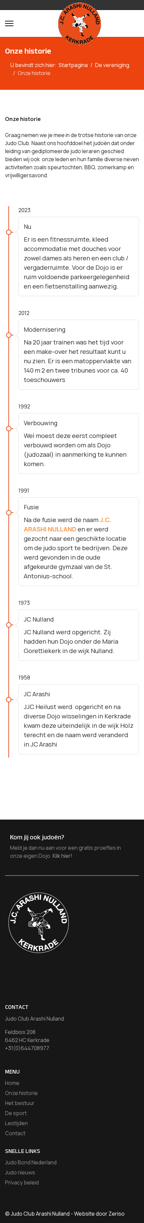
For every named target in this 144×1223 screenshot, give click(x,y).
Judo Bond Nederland (31, 1162)
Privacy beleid (22, 1182)
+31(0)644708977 (27, 1048)
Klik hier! (62, 855)
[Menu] (9, 23)
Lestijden (16, 1123)
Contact (15, 1133)
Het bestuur (19, 1103)
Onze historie (21, 1093)
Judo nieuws (20, 1172)
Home (12, 1083)
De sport (16, 1113)
